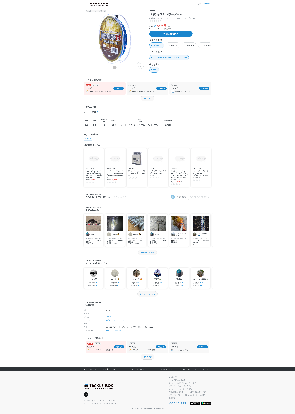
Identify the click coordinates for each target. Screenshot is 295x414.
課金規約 (183, 380)
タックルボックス (90, 369)
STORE (209, 4)
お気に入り (112, 404)
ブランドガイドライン (176, 395)
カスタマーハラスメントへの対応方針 (181, 389)
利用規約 (177, 380)
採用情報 (172, 398)
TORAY (108, 317)
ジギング (88, 139)
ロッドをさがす (88, 401)
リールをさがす (99, 401)
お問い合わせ (188, 395)
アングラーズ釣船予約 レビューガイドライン (183, 383)
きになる (140, 66)
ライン (101, 369)
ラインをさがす (110, 401)
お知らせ (196, 395)
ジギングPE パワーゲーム (114, 320)
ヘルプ (171, 380)
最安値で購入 (172, 34)
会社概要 (202, 395)
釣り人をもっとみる (147, 294)
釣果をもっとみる (147, 252)
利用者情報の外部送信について (179, 392)
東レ (108, 369)
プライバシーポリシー (176, 386)
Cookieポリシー (189, 386)
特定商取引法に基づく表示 (197, 392)
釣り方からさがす (102, 404)
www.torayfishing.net (113, 330)
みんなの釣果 (173, 377)
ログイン (199, 4)
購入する (119, 88)
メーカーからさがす (90, 404)
